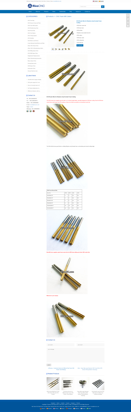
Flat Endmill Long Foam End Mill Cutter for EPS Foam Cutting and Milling (98, 393)
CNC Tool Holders (32, 33)
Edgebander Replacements (34, 55)
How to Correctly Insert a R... (34, 85)
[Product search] (102, 6)
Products (46, 11)
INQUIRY (80, 45)
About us (38, 11)
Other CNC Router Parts (33, 45)
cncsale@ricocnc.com (57, 1)
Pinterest (78, 403)
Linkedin (62, 403)
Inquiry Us (78, 11)
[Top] (128, 26)
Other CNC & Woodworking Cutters (35, 48)
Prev (49, 34)
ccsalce (31, 106)
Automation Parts (31, 68)
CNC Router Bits (31, 30)
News (53, 11)
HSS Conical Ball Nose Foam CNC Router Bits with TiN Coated (53, 393)
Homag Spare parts (32, 63)
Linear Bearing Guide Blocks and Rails (36, 43)
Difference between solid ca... (34, 91)
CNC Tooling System (32, 35)
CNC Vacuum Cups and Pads (34, 23)
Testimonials (62, 11)
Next (73, 34)
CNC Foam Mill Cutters (63, 16)
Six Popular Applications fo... (34, 88)
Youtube (67, 403)
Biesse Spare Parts (32, 60)
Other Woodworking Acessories (34, 58)
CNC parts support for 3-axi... (34, 82)
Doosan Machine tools (32, 70)
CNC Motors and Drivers (33, 40)
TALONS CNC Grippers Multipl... (35, 79)
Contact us (87, 11)
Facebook (53, 403)
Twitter (58, 403)
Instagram (73, 403)
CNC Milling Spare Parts (33, 50)
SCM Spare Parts (31, 65)
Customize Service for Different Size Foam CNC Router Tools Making (68, 393)
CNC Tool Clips (31, 20)
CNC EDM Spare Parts (33, 53)
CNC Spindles (31, 38)
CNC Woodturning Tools (33, 28)
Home (30, 11)
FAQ (71, 11)
